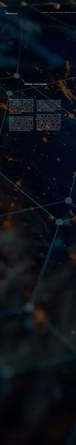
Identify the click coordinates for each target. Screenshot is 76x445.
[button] (73, 332)
